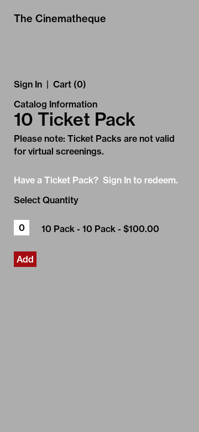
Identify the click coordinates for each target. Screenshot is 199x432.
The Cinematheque (60, 19)
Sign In (28, 84)
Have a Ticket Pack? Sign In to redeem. (96, 180)
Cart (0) (69, 84)
